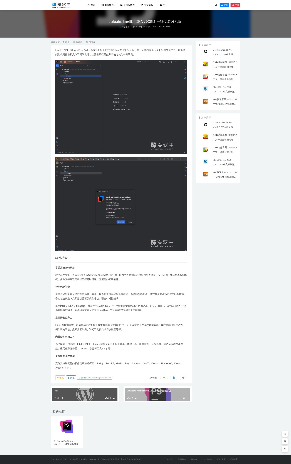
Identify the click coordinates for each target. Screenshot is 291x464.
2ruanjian (165, 27)
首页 (67, 42)
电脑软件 (77, 42)
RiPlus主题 (73, 460)
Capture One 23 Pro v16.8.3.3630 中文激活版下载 (224, 54)
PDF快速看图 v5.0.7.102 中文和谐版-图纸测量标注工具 (225, 104)
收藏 (61, 378)
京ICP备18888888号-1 (108, 460)
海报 (72, 378)
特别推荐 (125, 27)
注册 (236, 5)
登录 (225, 5)
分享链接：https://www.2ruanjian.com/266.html (95, 378)
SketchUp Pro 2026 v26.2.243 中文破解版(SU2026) (224, 91)
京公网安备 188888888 (131, 460)
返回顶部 (234, 460)
